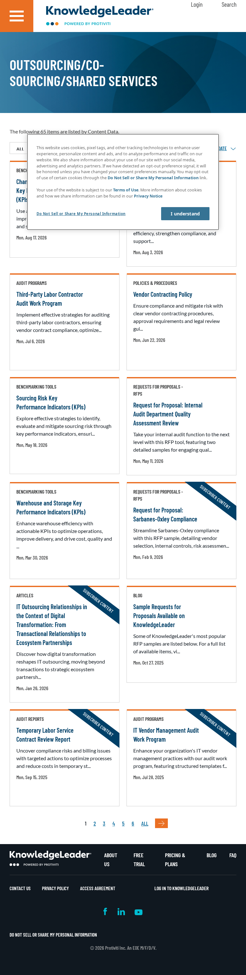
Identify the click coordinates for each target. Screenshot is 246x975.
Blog (212, 854)
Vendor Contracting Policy (162, 294)
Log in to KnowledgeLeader (181, 888)
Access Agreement (97, 888)
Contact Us (20, 888)
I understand (185, 214)
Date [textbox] (222, 148)
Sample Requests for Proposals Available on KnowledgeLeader (159, 615)
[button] (16, 16)
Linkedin (121, 911)
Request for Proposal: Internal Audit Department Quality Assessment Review (167, 414)
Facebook (105, 911)
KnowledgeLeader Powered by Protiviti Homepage (50, 858)
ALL (144, 823)
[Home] (99, 16)
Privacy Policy (55, 888)
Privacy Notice (148, 196)
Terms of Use (125, 190)
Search (229, 4)
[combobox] (222, 148)
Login (196, 4)
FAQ (232, 854)
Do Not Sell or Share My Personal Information (53, 935)
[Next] (161, 823)
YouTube (139, 911)
